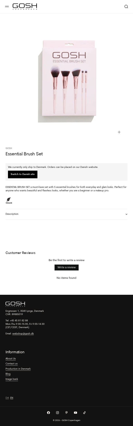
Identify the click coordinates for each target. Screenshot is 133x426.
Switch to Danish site (23, 174)
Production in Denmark (18, 369)
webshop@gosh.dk (23, 333)
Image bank (12, 379)
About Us (11, 358)
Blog (8, 374)
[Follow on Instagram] (57, 412)
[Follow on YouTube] (75, 412)
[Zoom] (119, 132)
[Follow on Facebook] (48, 412)
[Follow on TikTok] (84, 412)
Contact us (12, 363)
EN (11, 398)
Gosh (9, 148)
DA (7, 398)
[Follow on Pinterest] (66, 412)
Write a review (66, 267)
